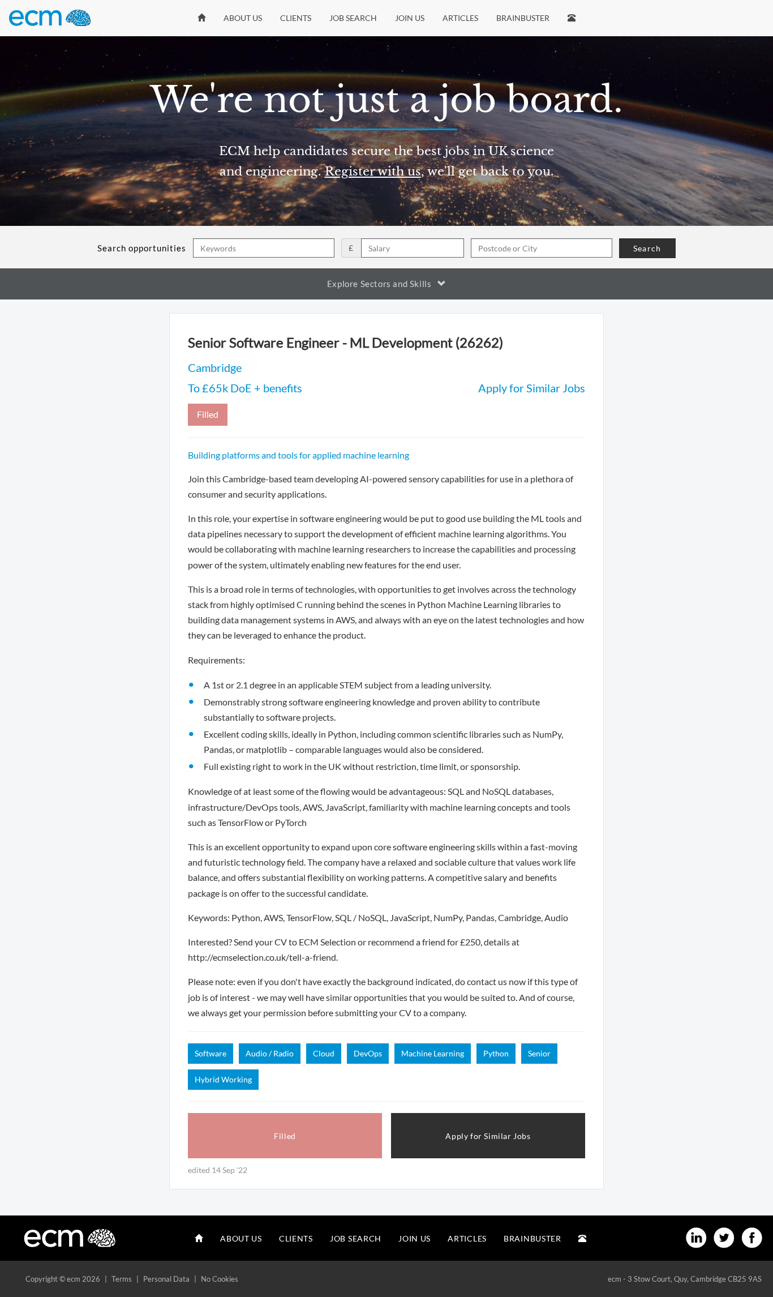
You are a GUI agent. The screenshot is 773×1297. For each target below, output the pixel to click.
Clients (295, 18)
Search (647, 248)
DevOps (368, 1053)
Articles (460, 18)
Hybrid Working (223, 1079)
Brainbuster (522, 18)
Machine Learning (432, 1053)
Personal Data (166, 1278)
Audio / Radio (270, 1053)
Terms (121, 1278)
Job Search (353, 18)
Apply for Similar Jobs (531, 388)
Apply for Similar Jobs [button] (487, 1136)
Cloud (323, 1053)
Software (210, 1053)
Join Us (409, 18)
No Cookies (219, 1278)
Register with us (373, 171)
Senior (539, 1053)
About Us (243, 18)
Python (496, 1053)
